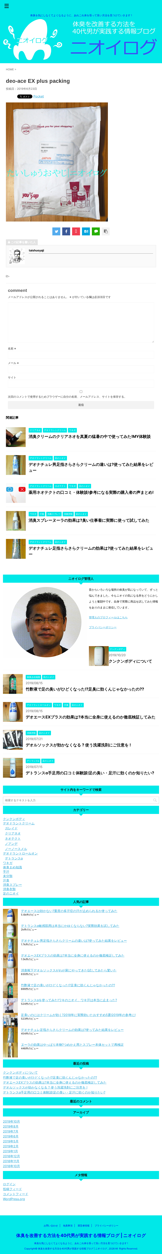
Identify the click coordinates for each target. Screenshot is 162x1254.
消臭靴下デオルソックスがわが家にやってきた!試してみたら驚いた (69, 970)
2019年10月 (11, 1121)
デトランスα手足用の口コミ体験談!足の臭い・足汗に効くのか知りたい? (90, 773)
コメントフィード (15, 1194)
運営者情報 (83, 1225)
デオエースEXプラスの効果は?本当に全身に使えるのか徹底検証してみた (90, 717)
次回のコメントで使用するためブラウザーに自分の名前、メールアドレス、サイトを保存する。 (67, 396)
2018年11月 (11, 1161)
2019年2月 (11, 1146)
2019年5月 (11, 1141)
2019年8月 (11, 1126)
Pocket (38, 96)
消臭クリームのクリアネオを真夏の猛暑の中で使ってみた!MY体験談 (90, 436)
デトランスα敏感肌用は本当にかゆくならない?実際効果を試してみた (70, 926)
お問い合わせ (51, 1225)
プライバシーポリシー (103, 627)
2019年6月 (11, 1136)
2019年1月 (10, 1151)
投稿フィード (12, 1189)
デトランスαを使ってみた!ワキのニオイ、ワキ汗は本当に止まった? (69, 1000)
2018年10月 (11, 1166)
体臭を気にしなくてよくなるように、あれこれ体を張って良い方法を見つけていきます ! (81, 1243)
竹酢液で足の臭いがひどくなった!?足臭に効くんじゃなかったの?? (85, 689)
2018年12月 (11, 1156)
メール (13, 363)
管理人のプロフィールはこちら (108, 617)
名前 (12, 348)
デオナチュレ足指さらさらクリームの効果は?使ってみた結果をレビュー (72, 1030)
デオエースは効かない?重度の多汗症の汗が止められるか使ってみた (69, 911)
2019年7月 (10, 1131)
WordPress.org (14, 1199)
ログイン (9, 1184)
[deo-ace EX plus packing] (86, 231)
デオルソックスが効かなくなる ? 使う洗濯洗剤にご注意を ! (78, 745)
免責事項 (68, 1225)
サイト (12, 377)
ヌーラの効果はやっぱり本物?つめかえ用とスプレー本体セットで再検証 (72, 1045)
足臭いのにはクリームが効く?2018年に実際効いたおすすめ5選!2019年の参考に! (78, 1015)
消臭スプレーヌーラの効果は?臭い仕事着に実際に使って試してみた (89, 520)
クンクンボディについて (130, 661)
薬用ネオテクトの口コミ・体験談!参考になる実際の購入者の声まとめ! (91, 492)
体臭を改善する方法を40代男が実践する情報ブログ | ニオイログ (81, 1235)
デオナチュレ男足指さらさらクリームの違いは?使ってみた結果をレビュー (74, 941)
